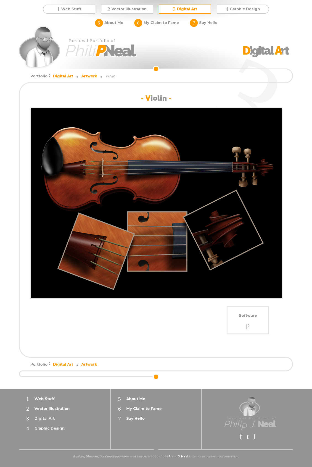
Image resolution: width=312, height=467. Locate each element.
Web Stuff (71, 9)
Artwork (89, 76)
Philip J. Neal (178, 456)
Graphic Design (245, 9)
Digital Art (187, 9)
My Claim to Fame (161, 23)
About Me (113, 23)
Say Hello (208, 23)
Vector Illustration (129, 9)
